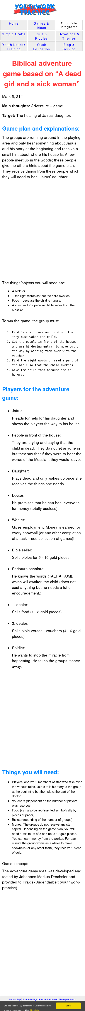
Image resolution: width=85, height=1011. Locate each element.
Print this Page (30, 999)
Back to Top (15, 999)
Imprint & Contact (48, 999)
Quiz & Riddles (41, 36)
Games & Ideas (41, 25)
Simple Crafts (14, 34)
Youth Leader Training (13, 46)
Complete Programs (69, 25)
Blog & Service (69, 46)
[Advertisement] (42, 228)
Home (14, 23)
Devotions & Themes (69, 36)
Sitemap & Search (67, 999)
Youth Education (41, 46)
